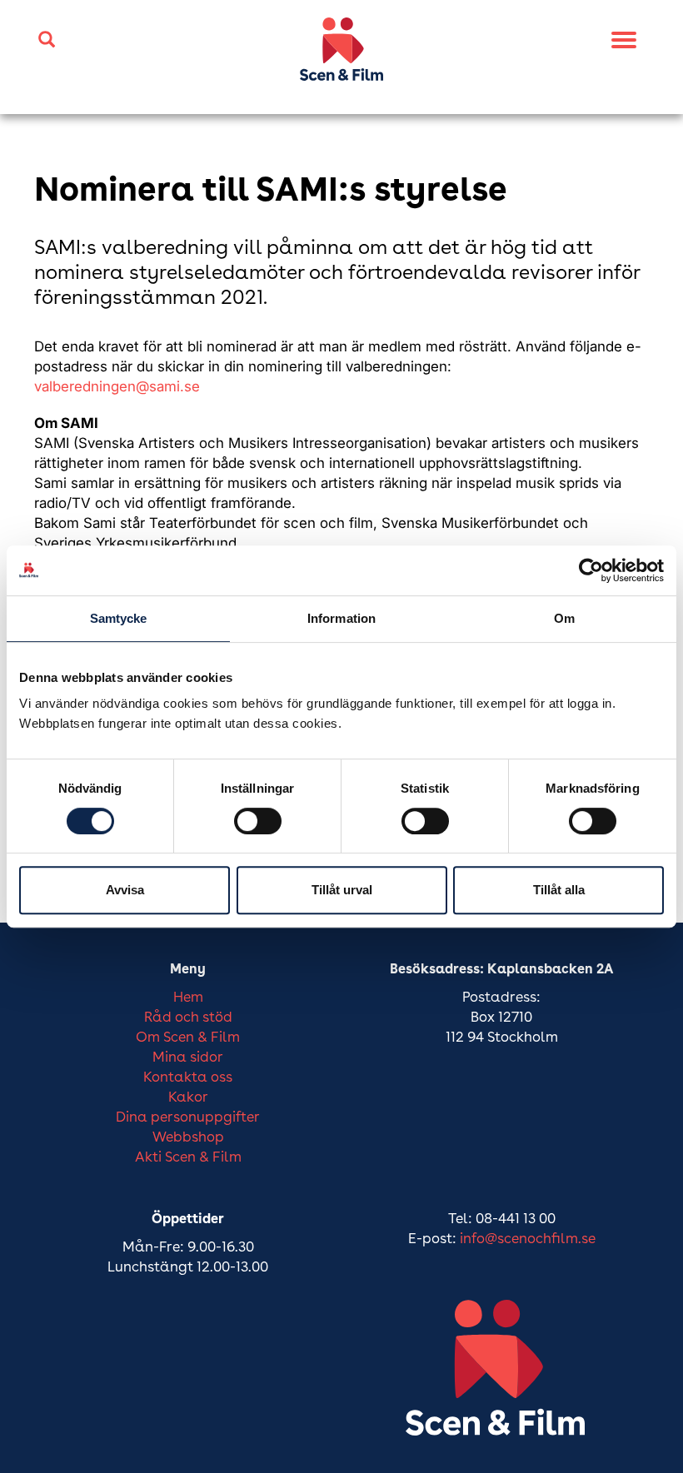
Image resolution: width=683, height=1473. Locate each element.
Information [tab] (341, 618)
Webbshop (188, 1138)
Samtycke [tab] (118, 618)
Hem (188, 998)
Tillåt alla (559, 890)
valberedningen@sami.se (117, 386)
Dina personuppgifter (188, 1118)
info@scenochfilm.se (528, 1239)
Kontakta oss (187, 1078)
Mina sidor (187, 1058)
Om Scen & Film (188, 1038)
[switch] (258, 821)
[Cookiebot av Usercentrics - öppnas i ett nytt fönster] (591, 570)
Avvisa (125, 890)
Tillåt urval (342, 890)
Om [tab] (564, 618)
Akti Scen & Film (188, 1158)
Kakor (188, 1098)
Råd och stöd (188, 1018)
